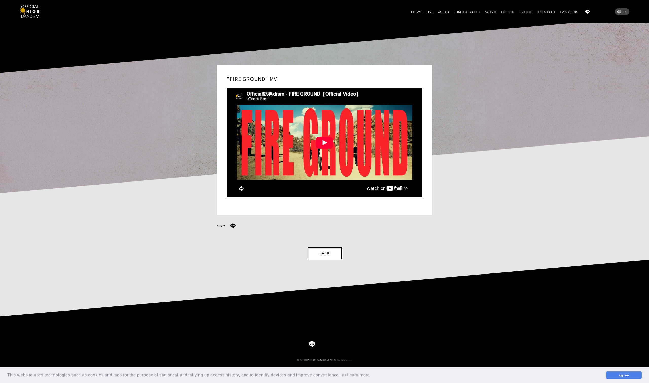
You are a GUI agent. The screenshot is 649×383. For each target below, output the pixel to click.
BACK (325, 253)
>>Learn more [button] (356, 375)
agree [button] (624, 375)
